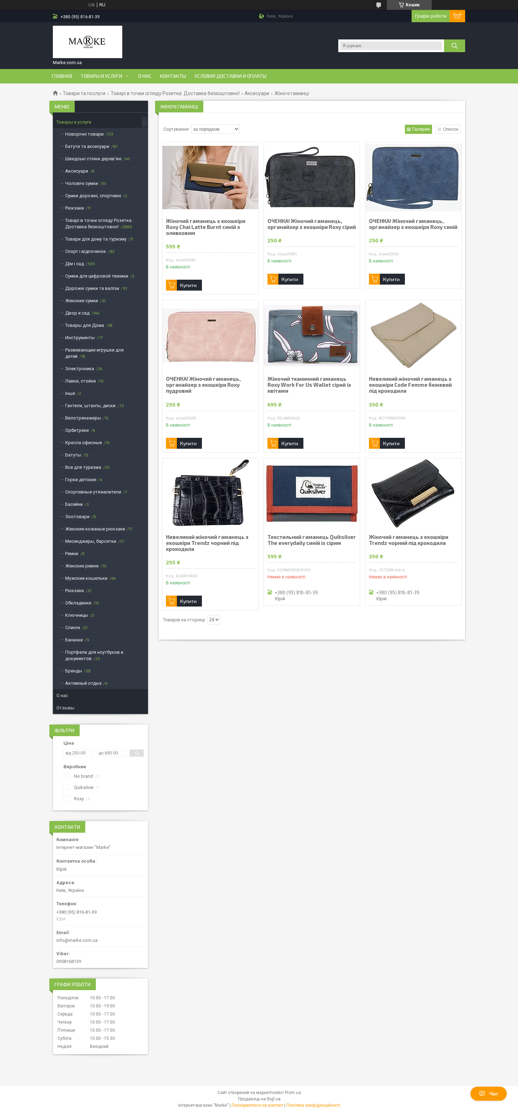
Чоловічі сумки (81, 183)
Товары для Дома (84, 325)
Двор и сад (77, 313)
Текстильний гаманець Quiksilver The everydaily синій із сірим (311, 540)
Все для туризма (83, 467)
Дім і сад (74, 263)
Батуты (73, 455)
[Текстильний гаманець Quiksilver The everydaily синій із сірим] (312, 493)
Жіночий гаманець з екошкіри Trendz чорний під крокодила (408, 540)
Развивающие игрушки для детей (94, 353)
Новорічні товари (84, 134)
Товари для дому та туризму (96, 239)
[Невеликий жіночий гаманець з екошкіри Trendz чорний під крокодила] (210, 493)
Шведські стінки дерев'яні (93, 158)
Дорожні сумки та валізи (92, 288)
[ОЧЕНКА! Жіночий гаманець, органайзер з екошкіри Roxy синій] (413, 177)
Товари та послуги (84, 93)
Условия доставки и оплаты (230, 76)
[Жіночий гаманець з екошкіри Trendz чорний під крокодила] (413, 493)
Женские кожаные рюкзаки (95, 529)
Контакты (173, 76)
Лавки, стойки (80, 381)
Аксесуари (257, 93)
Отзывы (65, 707)
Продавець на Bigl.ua (259, 1099)
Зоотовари (77, 516)
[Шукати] (454, 45)
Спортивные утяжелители (93, 492)
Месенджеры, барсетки (90, 541)
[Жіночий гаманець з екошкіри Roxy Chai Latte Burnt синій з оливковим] (210, 177)
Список (450, 129)
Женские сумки (81, 300)
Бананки (74, 639)
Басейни (74, 504)
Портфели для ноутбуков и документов (94, 655)
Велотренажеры (83, 418)
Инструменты (80, 337)
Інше (70, 393)
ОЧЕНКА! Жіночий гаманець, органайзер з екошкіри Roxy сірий (311, 224)
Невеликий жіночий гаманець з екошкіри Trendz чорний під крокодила (207, 543)
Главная (62, 76)
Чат (493, 1094)
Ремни (71, 553)
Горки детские (80, 479)
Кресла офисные (83, 442)
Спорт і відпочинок (85, 251)
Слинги (72, 627)
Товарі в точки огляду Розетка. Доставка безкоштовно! (175, 93)
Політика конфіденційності (313, 1105)
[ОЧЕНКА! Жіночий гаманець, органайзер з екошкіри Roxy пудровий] (210, 335)
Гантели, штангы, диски (90, 405)
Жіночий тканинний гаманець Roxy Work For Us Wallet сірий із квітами (309, 385)
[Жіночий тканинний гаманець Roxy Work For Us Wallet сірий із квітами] (312, 335)
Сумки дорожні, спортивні (93, 195)
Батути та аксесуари (87, 146)
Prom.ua (293, 1092)
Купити (188, 285)
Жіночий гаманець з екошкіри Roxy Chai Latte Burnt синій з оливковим (205, 227)
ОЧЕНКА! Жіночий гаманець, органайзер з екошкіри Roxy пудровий (203, 385)
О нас (145, 76)
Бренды (73, 670)
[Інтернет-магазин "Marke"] (87, 43)
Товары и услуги (101, 76)
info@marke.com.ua (77, 940)
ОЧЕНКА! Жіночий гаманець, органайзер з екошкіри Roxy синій (413, 224)
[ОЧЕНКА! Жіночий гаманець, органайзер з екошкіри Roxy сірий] (312, 177)
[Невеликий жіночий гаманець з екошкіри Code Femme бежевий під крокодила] (413, 335)
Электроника (79, 368)
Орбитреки (77, 430)
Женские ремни (82, 566)
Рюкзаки (74, 208)
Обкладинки (78, 602)
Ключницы (76, 615)
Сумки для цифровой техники (96, 276)
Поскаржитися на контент (257, 1105)
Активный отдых (83, 683)
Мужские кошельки (86, 578)
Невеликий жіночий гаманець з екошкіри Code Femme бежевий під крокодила (410, 385)
